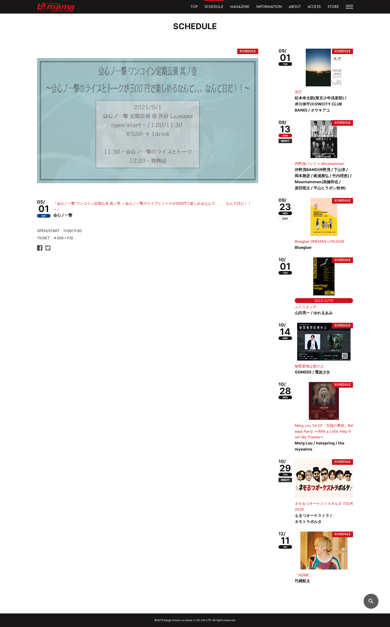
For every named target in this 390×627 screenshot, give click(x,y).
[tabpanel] (147, 120)
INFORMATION (269, 7)
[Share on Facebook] (39, 249)
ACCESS (314, 7)
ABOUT (295, 7)
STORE (333, 7)
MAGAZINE (239, 7)
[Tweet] (48, 249)
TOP (194, 7)
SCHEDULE (213, 7)
